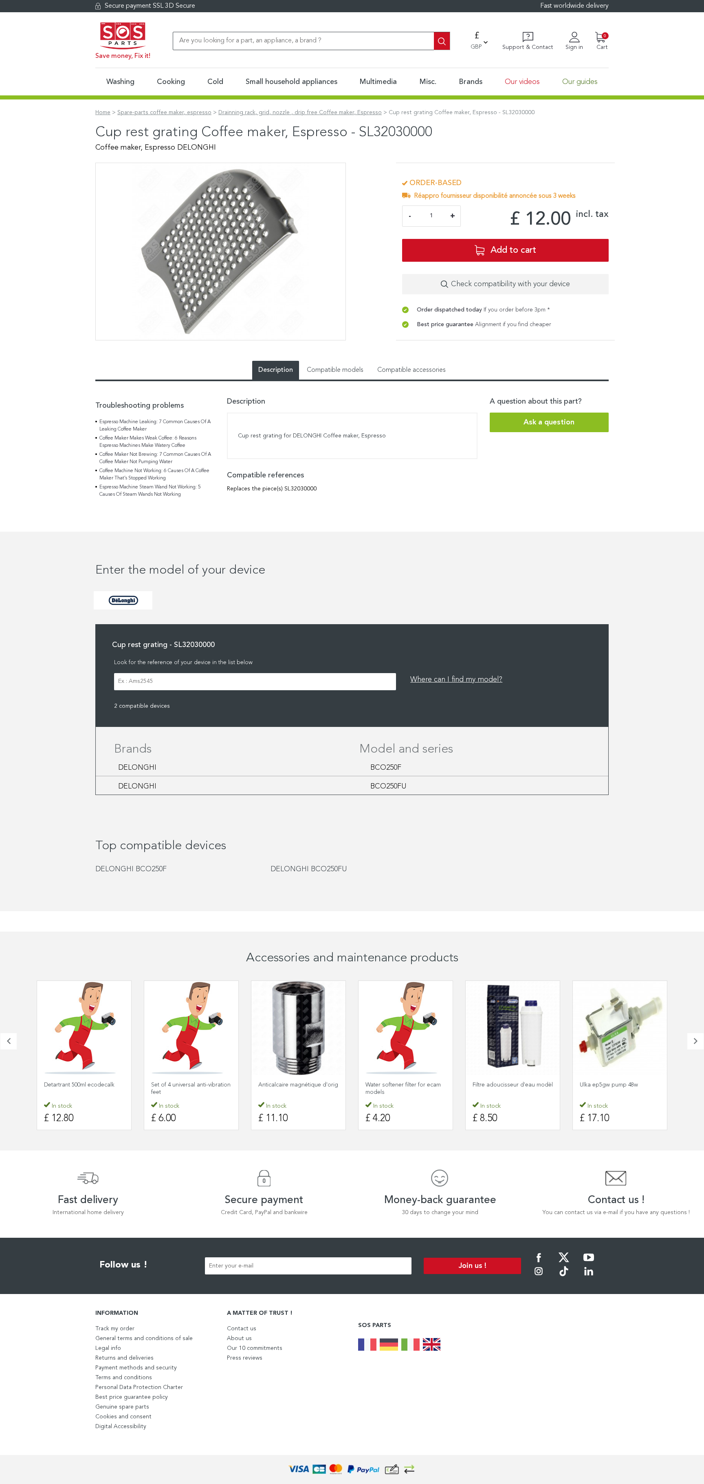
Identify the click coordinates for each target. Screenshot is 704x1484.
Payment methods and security (136, 1368)
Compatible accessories (411, 370)
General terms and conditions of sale (144, 1338)
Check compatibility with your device (510, 284)
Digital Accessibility (120, 1426)
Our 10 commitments (254, 1348)
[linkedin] (588, 1277)
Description (275, 370)
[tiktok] (564, 1277)
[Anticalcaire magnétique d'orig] (298, 1028)
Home (102, 112)
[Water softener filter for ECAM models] (406, 1028)
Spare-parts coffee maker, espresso (164, 112)
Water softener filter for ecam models (403, 1088)
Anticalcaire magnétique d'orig (298, 1085)
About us (239, 1338)
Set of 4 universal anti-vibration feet (191, 1088)
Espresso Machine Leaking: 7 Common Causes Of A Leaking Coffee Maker (155, 426)
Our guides (580, 82)
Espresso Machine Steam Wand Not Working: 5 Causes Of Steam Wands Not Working (150, 491)
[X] (564, 1263)
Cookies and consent (123, 1417)
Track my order (114, 1329)
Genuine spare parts (122, 1407)
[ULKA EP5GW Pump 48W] (620, 1028)
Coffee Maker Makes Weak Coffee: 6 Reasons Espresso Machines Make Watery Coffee (147, 442)
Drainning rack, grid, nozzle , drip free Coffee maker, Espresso (300, 112)
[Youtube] (588, 1263)
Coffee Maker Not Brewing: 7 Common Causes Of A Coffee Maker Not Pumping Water (155, 458)
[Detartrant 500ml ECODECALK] (84, 1028)
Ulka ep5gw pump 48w (609, 1085)
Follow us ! (123, 1265)
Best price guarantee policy (131, 1397)
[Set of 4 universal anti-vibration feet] (191, 1028)
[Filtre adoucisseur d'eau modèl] (513, 1028)
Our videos (522, 82)
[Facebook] (538, 1263)
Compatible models (335, 370)
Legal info (108, 1348)
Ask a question (549, 422)
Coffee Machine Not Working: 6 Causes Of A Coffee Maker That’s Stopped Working (154, 474)
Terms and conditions (123, 1377)
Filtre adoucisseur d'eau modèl (513, 1085)
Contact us (241, 1329)
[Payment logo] (352, 1469)
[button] (8, 1041)
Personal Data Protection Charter (139, 1387)
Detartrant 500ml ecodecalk (79, 1085)
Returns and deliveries (124, 1358)
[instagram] (538, 1277)
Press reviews (244, 1358)
